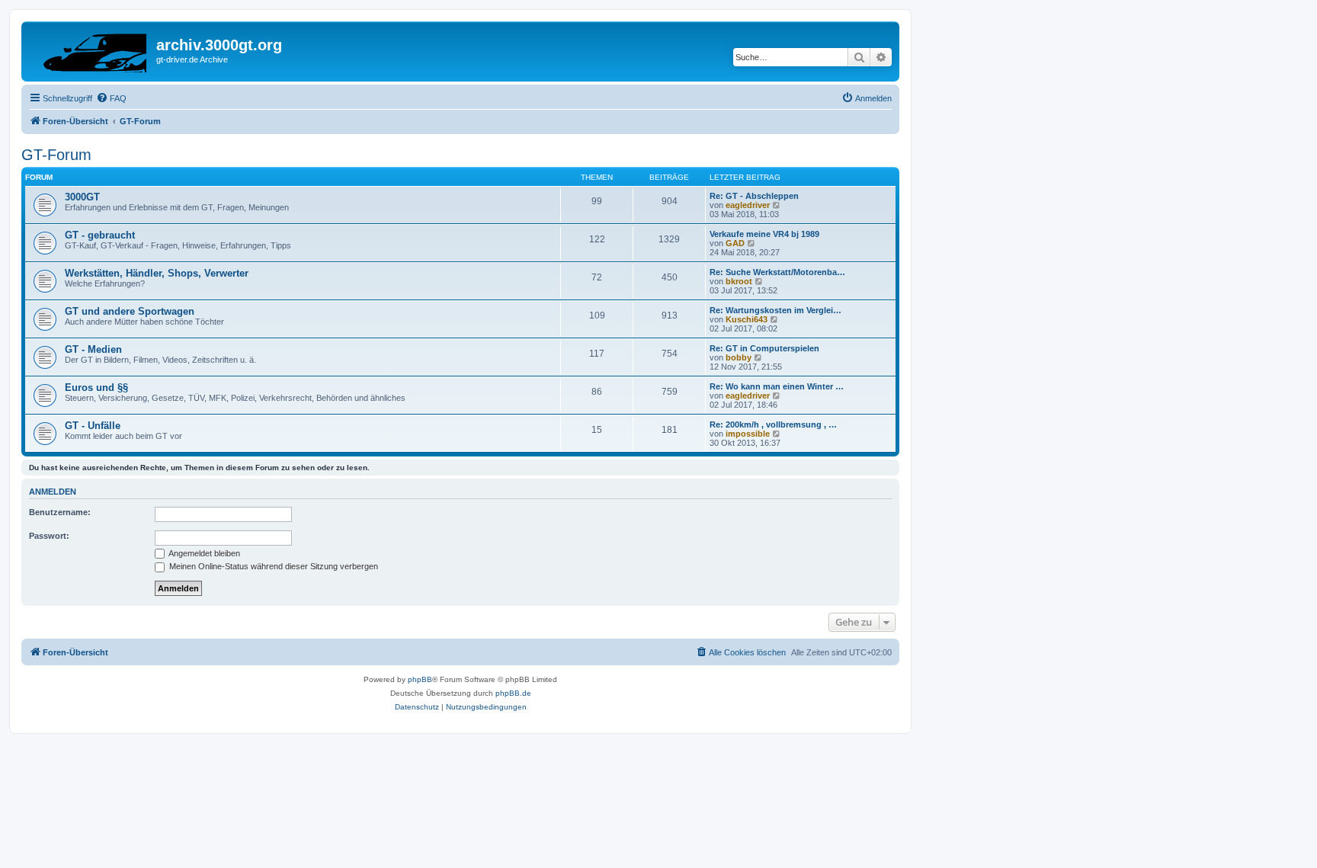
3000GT (82, 197)
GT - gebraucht (100, 235)
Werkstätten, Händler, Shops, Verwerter (156, 273)
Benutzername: (60, 512)
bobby (738, 357)
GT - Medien (93, 349)
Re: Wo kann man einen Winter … (777, 386)
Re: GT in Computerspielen (764, 348)
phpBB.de (513, 693)
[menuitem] (111, 98)
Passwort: (49, 535)
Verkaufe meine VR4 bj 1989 (764, 234)
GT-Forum (56, 154)
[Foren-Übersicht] (90, 49)
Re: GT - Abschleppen (754, 195)
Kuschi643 (746, 319)
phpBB (420, 679)
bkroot (739, 281)
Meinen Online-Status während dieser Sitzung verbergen (272, 566)
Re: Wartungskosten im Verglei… (775, 310)
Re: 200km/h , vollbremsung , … (773, 424)
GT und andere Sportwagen (129, 311)
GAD (735, 243)
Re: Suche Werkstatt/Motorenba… (777, 272)
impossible (748, 433)
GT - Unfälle (92, 425)
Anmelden (52, 491)
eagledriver (748, 205)
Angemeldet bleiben (203, 553)
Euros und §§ (96, 387)
